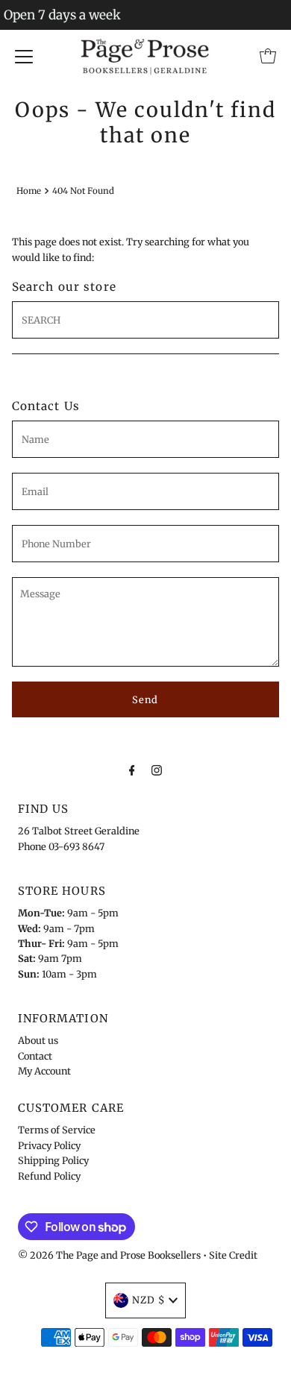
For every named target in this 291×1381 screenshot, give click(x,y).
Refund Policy (49, 1176)
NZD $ (148, 1300)
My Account (44, 1071)
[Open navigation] (24, 56)
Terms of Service (57, 1130)
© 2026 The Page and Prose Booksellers (109, 1255)
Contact (35, 1056)
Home (28, 191)
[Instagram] (156, 769)
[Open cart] (268, 56)
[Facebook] (132, 769)
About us (38, 1040)
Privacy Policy (49, 1145)
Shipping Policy (53, 1160)
